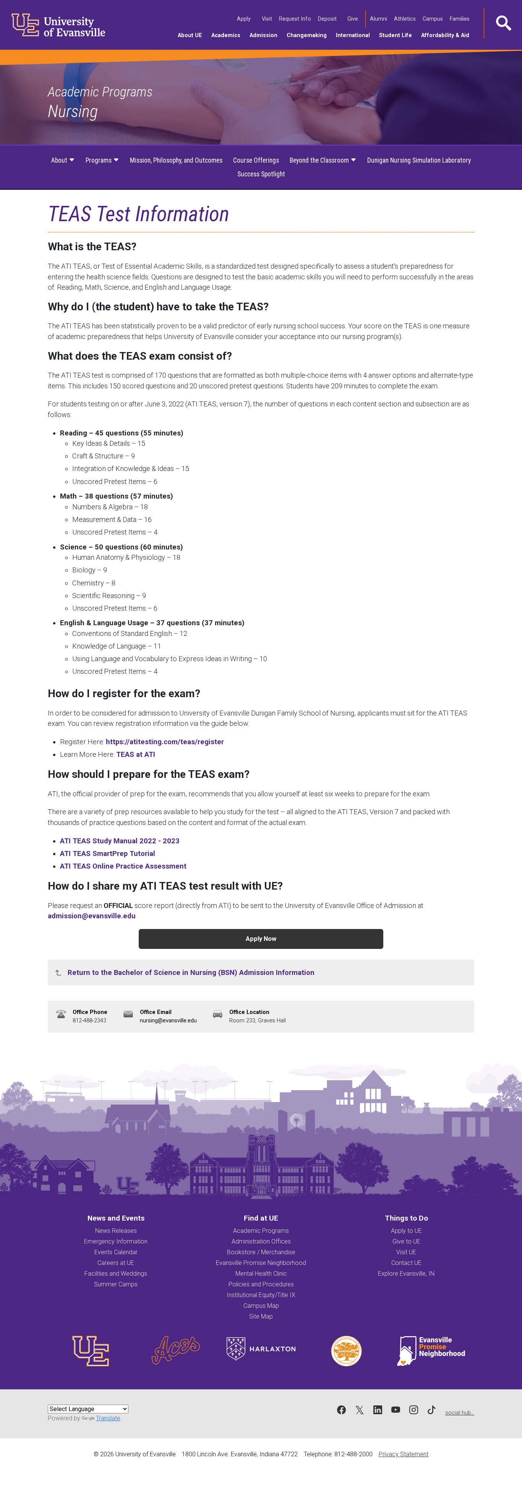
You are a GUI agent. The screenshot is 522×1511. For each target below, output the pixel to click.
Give (353, 18)
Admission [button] (266, 35)
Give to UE (406, 1241)
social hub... (459, 1413)
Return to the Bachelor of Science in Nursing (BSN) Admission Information (191, 972)
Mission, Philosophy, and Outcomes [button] (176, 160)
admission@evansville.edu (92, 916)
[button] (503, 23)
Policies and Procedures (261, 1284)
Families (460, 18)
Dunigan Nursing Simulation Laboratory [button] (419, 160)
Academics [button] (228, 35)
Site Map (261, 1316)
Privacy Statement (403, 1454)
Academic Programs (100, 92)
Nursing (73, 111)
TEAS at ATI (135, 754)
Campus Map (261, 1305)
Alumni (379, 18)
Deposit (327, 19)
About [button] (60, 160)
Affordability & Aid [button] (447, 35)
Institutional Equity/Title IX (261, 1295)
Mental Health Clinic (261, 1273)
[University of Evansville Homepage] (53, 25)
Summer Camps (116, 1284)
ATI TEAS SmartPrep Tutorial (107, 853)
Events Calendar (116, 1252)
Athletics (405, 18)
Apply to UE (406, 1230)
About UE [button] (192, 35)
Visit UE (406, 1252)
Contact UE (406, 1263)
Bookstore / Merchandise (261, 1252)
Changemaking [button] (309, 35)
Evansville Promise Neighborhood (261, 1263)
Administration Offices (261, 1241)
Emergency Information (116, 1241)
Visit (267, 18)
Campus (433, 18)
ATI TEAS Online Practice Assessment (123, 866)
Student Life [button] (398, 35)
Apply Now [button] (261, 938)
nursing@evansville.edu (168, 1020)
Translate (108, 1418)
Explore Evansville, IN (406, 1273)
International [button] (355, 35)
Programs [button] (99, 160)
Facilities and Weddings (115, 1273)
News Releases (116, 1230)
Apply (244, 18)
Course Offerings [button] (256, 160)
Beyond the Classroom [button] (320, 160)
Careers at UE (115, 1263)
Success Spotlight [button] (261, 174)
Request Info (295, 18)
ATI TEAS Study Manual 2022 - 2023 (120, 841)
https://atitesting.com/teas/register (165, 742)
